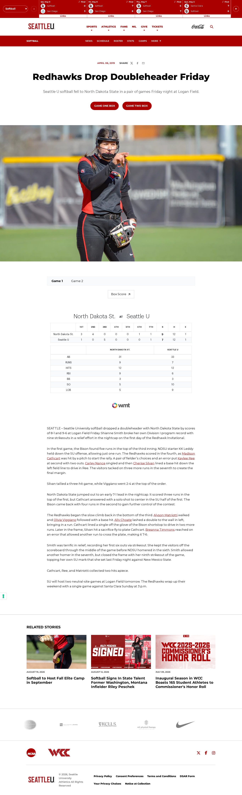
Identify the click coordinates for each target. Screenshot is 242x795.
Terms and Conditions (161, 776)
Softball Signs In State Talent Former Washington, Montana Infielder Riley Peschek (119, 682)
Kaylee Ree (186, 458)
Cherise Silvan (143, 463)
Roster (118, 41)
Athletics (108, 26)
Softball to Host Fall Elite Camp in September (56, 680)
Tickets (157, 26)
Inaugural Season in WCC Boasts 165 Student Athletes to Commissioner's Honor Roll (184, 682)
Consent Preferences (129, 776)
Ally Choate (123, 520)
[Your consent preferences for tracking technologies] (3, 596)
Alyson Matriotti (166, 515)
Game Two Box (138, 105)
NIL (134, 26)
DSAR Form (187, 776)
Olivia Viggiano (65, 520)
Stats (130, 41)
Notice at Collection (137, 783)
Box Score (118, 294)
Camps (144, 41)
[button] (236, 9)
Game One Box (106, 105)
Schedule (103, 41)
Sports (91, 26)
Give (144, 26)
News (88, 41)
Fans (124, 26)
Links (63, 16)
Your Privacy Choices (107, 783)
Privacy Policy (103, 776)
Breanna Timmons (160, 529)
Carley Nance (95, 463)
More (154, 41)
